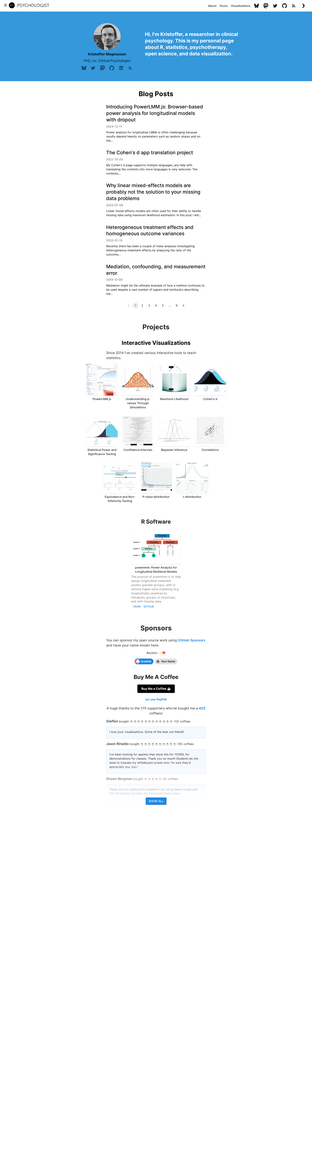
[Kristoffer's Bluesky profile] (256, 5)
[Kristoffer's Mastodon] (265, 5)
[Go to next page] (183, 306)
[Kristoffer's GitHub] (284, 5)
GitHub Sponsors (191, 640)
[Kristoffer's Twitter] (275, 5)
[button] (212, 5)
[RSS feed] (293, 5)
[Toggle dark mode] (303, 5)
